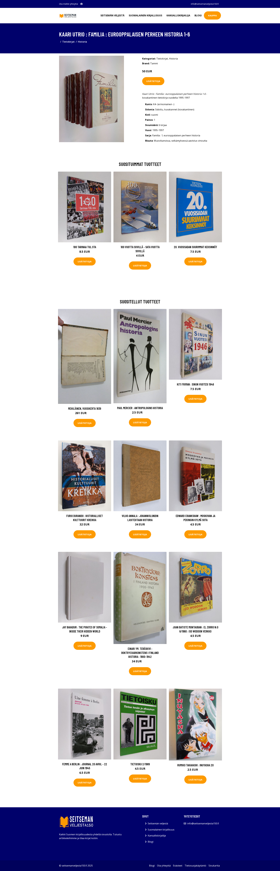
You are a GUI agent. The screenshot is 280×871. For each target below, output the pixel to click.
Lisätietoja (153, 81)
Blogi (198, 15)
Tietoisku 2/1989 (140, 764)
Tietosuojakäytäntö (195, 865)
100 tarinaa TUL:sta (84, 247)
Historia (82, 41)
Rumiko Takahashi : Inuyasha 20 (195, 765)
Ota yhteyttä (164, 865)
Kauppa (212, 15)
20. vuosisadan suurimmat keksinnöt (195, 247)
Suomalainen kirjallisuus (145, 15)
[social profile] (81, 4)
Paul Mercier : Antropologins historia (140, 408)
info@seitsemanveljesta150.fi (205, 3)
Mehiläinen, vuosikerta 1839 (84, 408)
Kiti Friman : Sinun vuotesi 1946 (195, 384)
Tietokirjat (68, 41)
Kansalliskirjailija (178, 15)
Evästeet (177, 865)
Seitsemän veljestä (112, 15)
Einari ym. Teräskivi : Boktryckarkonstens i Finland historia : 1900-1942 (140, 652)
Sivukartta (214, 865)
